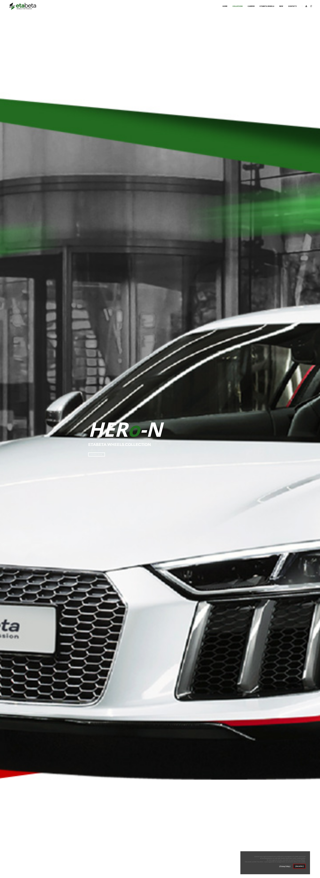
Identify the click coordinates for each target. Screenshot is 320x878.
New (281, 6)
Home (225, 6)
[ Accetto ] (299, 866)
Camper (251, 6)
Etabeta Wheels (267, 6)
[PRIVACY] (310, 6)
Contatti (292, 6)
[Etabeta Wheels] (22, 6)
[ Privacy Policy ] (284, 866)
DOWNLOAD (96, 454)
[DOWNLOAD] (306, 6)
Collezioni (237, 6)
